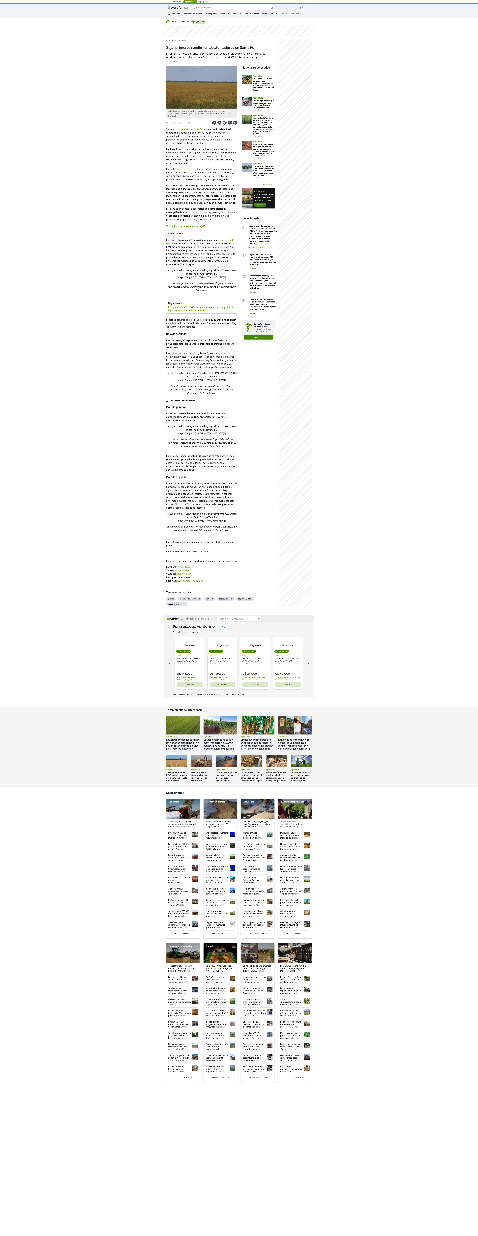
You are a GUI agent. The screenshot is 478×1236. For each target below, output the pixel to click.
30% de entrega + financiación (189, 680)
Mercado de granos (193, 14)
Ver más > (267, 184)
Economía (255, 14)
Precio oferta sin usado (186, 677)
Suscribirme (258, 337)
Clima (245, 14)
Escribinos (260, 205)
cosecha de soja (225, 599)
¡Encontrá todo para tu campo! (194, 619)
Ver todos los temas (181, 933)
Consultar (190, 685)
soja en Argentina (245, 599)
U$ (179, 673)
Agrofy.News (184, 566)
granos (171, 599)
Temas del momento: (179, 21)
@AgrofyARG (182, 570)
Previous (169, 663)
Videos (188, 573)
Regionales (284, 14)
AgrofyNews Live (269, 14)
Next (308, 663)
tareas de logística (186, 168)
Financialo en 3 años (218, 680)
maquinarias (219, 139)
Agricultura (224, 14)
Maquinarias (296, 14)
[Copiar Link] (235, 122)
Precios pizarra (210, 14)
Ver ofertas (222, 627)
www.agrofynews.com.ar (190, 580)
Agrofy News (171, 40)
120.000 (219, 673)
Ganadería (236, 14)
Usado (179, 655)
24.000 (252, 673)
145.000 (187, 673)
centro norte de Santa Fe (189, 129)
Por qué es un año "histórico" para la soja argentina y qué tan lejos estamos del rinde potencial (201, 309)
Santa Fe (209, 599)
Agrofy (179, 573)
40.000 (285, 673)
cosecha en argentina (176, 604)
